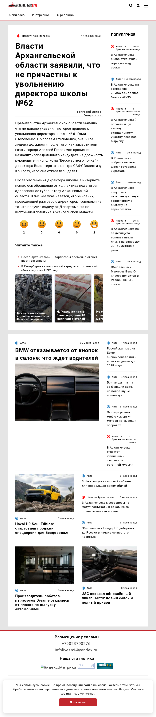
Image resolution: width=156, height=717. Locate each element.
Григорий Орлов (89, 112)
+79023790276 (76, 643)
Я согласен (78, 702)
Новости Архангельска (36, 35)
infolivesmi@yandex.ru (76, 650)
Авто (119, 79)
